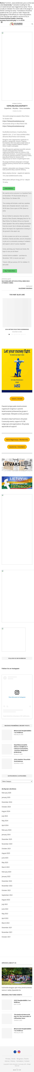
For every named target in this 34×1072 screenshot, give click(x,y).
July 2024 (5, 816)
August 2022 (6, 900)
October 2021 (6, 937)
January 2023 (6, 876)
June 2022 (5, 909)
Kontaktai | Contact (22, 1061)
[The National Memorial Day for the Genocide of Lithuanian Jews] (7, 1019)
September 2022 (7, 895)
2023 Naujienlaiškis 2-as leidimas (22, 1001)
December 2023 (7, 839)
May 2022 (5, 914)
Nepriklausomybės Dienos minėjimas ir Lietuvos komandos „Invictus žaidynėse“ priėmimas (21, 748)
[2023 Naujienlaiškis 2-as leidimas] (7, 1004)
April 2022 (5, 918)
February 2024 (6, 830)
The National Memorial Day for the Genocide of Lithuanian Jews (22, 1016)
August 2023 (6, 853)
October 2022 (6, 890)
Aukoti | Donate (17, 399)
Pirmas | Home (10, 1059)
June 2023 (5, 858)
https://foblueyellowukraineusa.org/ (14, 121)
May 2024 (5, 821)
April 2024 (5, 825)
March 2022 (5, 923)
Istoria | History (10, 1061)
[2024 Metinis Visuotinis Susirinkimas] (17, 312)
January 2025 (6, 797)
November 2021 (7, 932)
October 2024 (6, 807)
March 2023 (5, 867)
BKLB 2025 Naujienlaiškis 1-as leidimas (22, 731)
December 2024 (7, 802)
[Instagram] (19, 1051)
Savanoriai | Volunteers (17, 447)
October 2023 (6, 849)
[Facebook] (15, 1051)
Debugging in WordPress (8, 14)
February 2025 (6, 793)
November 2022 (7, 886)
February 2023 (6, 872)
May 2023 (5, 862)
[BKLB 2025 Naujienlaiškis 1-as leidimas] (7, 735)
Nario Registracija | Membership (17, 440)
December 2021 (7, 928)
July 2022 (5, 904)
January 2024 (6, 835)
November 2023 (7, 844)
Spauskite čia (16, 990)
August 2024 (6, 811)
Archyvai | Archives (17, 103)
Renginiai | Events (23, 1059)
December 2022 (7, 881)
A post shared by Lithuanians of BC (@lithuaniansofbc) (18, 716)
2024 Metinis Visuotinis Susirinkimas (17, 329)
